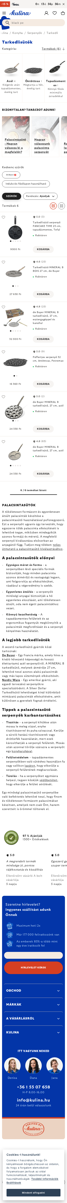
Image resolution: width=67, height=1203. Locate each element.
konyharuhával (22, 751)
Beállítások (14, 1182)
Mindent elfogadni (33, 1192)
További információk (44, 1178)
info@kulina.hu (33, 1100)
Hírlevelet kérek (33, 967)
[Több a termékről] (15, 272)
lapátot (30, 765)
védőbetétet (48, 780)
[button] (33, 196)
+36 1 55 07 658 (33, 1087)
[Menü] (4, 13)
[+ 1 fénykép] (15, 227)
